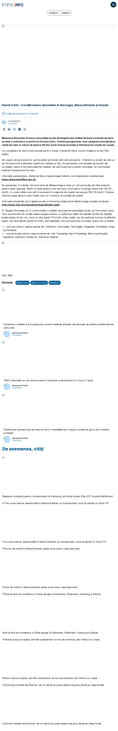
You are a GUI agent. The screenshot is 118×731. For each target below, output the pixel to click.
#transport (55, 282)
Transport (53, 13)
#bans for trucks (39, 282)
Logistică (65, 13)
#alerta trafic (22, 282)
